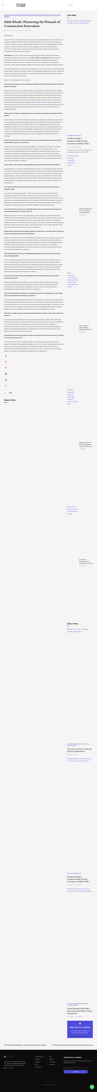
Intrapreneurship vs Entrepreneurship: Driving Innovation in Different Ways (78, 141)
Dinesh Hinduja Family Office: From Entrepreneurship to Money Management (79, 1010)
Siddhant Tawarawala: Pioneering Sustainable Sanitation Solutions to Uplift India (85, 444)
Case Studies (70, 1003)
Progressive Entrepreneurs (74, 135)
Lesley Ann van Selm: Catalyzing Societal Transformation (79, 750)
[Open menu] (3, 5)
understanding (39, 102)
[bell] (80, 1023)
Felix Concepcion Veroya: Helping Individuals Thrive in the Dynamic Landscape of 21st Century (86, 327)
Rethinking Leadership (72, 1005)
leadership (37, 62)
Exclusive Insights (71, 745)
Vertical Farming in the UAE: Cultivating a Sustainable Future (85, 210)
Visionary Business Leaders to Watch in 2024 (78, 744)
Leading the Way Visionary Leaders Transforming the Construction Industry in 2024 (29, 15)
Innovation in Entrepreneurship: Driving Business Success (86, 561)
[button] (6, 356)
